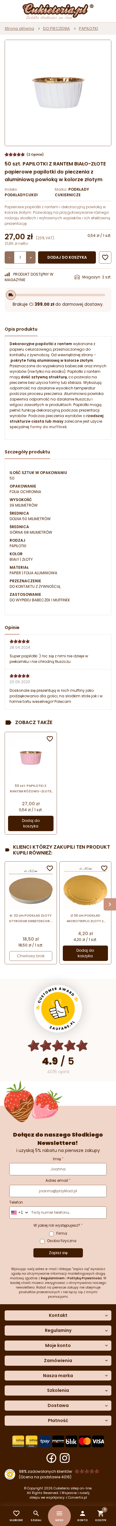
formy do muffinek (48, 426)
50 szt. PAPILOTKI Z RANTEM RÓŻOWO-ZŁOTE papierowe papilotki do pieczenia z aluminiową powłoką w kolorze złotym (31, 788)
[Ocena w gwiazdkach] (58, 1045)
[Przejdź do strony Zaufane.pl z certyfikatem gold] (58, 1009)
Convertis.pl (77, 1497)
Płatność (58, 1420)
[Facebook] (51, 1458)
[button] (82, 1516)
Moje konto (58, 1345)
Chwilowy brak (31, 955)
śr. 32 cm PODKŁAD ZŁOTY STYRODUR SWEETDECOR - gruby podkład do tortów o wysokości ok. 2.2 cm (30, 918)
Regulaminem (53, 1278)
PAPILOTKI (88, 28)
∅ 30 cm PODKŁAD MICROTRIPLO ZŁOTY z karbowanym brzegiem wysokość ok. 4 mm (85, 918)
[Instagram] (65, 1458)
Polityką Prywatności (84, 1278)
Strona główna (19, 28)
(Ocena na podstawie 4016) (45, 1477)
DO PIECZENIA (56, 28)
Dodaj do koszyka (67, 257)
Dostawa (58, 1405)
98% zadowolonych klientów (45, 1471)
